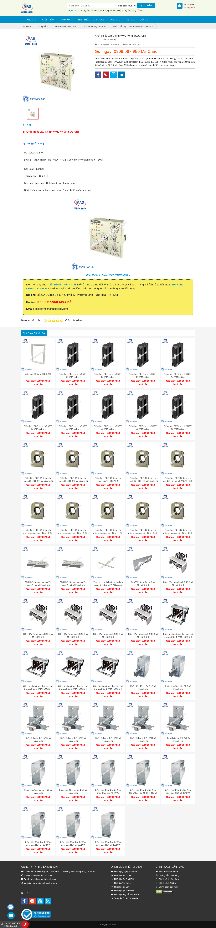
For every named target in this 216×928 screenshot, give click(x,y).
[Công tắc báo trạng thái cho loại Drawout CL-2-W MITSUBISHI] (73, 666)
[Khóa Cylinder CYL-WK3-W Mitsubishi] (73, 718)
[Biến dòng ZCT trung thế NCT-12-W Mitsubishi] (108, 406)
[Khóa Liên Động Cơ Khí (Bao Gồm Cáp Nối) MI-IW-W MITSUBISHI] (108, 770)
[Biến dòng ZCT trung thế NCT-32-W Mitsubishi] (143, 354)
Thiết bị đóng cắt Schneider (126, 894)
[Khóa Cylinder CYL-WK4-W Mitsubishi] (38, 718)
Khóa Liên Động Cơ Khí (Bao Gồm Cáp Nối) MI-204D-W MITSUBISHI (38, 845)
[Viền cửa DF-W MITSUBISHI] (38, 354)
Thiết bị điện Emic (121, 887)
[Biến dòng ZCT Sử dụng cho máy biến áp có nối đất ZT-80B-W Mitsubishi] (38, 510)
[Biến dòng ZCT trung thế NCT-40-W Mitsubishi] (108, 354)
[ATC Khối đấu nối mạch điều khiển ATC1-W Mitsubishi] (73, 562)
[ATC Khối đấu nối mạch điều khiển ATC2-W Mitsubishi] (38, 562)
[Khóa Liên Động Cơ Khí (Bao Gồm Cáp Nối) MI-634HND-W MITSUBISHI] (143, 770)
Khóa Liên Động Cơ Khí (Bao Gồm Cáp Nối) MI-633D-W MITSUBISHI (73, 845)
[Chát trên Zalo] (10, 907)
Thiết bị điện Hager (122, 875)
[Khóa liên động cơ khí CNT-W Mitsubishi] (73, 770)
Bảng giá (115, 20)
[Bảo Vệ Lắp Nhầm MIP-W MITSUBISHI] (143, 562)
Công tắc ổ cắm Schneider (126, 898)
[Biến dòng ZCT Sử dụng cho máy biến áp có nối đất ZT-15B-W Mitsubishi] (143, 510)
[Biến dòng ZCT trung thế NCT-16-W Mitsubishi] (73, 406)
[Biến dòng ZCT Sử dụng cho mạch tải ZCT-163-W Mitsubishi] (143, 458)
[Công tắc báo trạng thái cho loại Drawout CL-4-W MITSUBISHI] (178, 614)
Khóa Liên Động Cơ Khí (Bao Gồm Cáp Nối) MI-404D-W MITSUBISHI (177, 793)
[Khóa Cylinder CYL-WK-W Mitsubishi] (178, 718)
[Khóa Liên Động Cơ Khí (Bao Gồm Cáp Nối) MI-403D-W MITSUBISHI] (108, 822)
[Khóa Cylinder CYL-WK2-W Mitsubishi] (108, 718)
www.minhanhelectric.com (45, 883)
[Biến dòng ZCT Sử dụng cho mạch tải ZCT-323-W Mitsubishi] (73, 458)
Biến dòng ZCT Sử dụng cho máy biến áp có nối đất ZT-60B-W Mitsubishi (73, 533)
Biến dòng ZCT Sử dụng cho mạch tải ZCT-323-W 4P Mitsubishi (108, 481)
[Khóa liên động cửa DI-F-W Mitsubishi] (143, 666)
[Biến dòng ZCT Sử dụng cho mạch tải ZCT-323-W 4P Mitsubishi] (108, 458)
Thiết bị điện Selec (122, 883)
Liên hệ (144, 20)
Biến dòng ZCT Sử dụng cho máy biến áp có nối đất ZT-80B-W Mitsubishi (38, 533)
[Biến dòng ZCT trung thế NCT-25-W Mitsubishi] (178, 354)
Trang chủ (30, 20)
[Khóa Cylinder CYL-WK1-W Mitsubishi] (143, 718)
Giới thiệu (48, 20)
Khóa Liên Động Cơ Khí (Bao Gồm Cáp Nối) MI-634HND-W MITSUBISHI (143, 793)
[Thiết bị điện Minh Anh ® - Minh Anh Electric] (44, 8)
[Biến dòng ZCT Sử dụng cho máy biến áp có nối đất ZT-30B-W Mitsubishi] (178, 510)
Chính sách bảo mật (168, 887)
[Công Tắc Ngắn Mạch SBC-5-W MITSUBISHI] (178, 562)
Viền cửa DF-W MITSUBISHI (38, 374)
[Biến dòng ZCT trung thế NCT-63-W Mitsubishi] (73, 354)
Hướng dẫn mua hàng (168, 875)
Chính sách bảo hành (168, 879)
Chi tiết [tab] (26, 125)
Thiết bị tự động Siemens (125, 871)
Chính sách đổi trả (167, 883)
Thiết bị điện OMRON (123, 879)
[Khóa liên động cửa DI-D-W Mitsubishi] (178, 666)
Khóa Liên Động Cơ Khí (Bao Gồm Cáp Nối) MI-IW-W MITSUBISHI (108, 793)
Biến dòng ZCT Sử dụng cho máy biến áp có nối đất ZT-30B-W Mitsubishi (178, 533)
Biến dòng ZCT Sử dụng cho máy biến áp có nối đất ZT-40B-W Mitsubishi (108, 533)
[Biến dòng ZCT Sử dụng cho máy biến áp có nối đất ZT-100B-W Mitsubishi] (178, 458)
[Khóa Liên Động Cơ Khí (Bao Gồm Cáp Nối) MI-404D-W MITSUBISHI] (178, 770)
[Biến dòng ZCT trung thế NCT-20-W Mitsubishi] (38, 406)
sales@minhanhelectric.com (43, 879)
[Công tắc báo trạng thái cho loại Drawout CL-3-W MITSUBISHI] (38, 666)
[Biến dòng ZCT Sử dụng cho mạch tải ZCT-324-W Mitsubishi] (38, 458)
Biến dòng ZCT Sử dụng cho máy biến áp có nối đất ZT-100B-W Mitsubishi (178, 481)
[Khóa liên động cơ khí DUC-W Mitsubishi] (38, 770)
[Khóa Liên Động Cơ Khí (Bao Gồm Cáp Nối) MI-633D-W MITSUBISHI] (73, 822)
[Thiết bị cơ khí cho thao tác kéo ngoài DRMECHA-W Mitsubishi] (108, 562)
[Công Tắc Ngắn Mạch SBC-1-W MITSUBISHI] (143, 614)
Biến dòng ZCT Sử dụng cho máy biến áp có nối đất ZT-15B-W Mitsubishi (143, 533)
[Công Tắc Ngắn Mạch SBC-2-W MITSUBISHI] (108, 614)
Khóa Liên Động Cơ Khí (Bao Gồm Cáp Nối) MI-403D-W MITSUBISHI (108, 845)
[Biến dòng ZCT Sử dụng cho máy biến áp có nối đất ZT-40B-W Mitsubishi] (108, 510)
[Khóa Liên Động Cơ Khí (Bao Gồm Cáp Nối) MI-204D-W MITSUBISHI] (38, 822)
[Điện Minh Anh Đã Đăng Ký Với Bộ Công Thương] (63, 913)
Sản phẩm (65, 20)
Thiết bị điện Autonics (123, 890)
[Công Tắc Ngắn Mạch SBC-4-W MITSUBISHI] (38, 614)
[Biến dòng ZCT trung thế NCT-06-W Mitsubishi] (178, 406)
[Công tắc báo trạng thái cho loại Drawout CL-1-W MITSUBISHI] (108, 666)
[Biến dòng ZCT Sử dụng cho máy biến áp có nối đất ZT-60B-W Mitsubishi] (73, 510)
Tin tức (129, 20)
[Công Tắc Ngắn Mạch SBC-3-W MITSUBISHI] (73, 614)
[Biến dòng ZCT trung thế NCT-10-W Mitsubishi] (143, 406)
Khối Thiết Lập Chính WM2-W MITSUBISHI (108, 275)
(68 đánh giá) (109, 39)
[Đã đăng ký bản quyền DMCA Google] (164, 892)
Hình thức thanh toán (91, 20)
